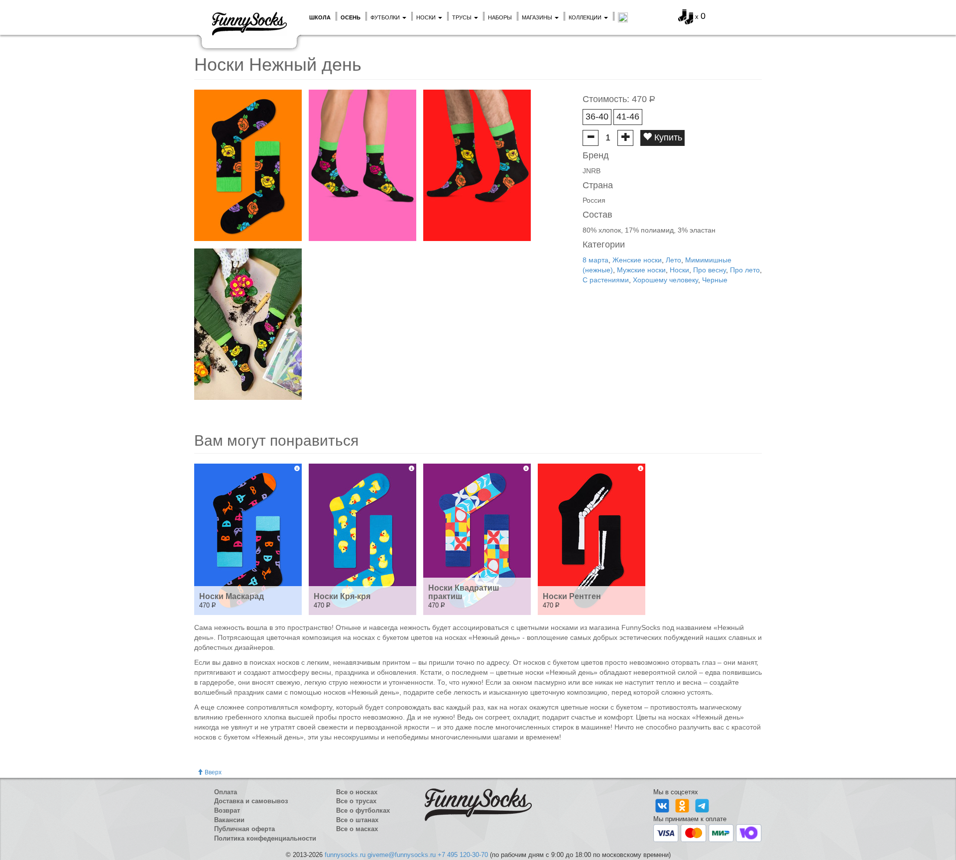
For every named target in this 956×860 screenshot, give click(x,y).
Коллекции (586, 17)
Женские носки (637, 260)
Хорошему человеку (665, 280)
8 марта (595, 260)
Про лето (745, 270)
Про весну (709, 270)
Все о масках (357, 829)
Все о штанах (357, 820)
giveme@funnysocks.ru (401, 855)
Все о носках (356, 792)
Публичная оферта (244, 829)
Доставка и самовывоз (251, 801)
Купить (667, 137)
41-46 (627, 117)
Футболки (385, 17)
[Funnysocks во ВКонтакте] (663, 805)
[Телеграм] (702, 805)
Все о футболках (363, 810)
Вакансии (229, 820)
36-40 (597, 117)
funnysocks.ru (345, 855)
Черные (714, 280)
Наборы (500, 17)
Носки (426, 17)
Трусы (462, 17)
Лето (673, 260)
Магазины (538, 17)
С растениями (606, 280)
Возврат (227, 810)
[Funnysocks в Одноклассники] (683, 805)
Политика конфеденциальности (265, 838)
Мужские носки (641, 270)
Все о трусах (356, 801)
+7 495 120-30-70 (463, 855)
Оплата (225, 792)
